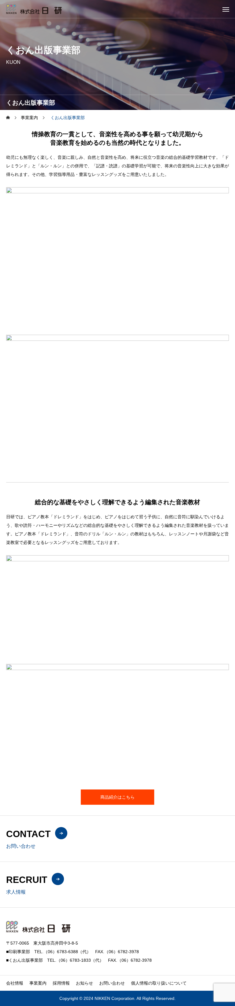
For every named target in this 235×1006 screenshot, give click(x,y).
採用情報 (61, 983)
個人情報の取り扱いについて (159, 983)
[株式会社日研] (34, 9)
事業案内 (38, 983)
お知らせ (84, 983)
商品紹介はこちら (117, 797)
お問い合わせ (112, 983)
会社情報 (14, 983)
